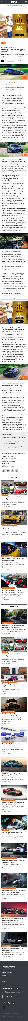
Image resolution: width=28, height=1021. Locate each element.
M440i (3, 168)
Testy (3, 42)
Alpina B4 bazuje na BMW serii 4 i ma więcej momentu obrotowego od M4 (13, 446)
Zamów (7, 996)
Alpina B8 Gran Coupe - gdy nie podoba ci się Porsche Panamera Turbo (13, 442)
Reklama (4, 981)
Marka (5, 8)
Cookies (4, 978)
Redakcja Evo (11, 61)
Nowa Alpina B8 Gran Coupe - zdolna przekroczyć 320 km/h (15, 438)
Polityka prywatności (7, 972)
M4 (16, 166)
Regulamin (4, 975)
